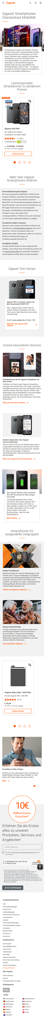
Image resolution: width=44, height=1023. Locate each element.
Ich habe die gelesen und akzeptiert (22, 853)
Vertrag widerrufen (9, 968)
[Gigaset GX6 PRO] (18, 112)
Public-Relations (8, 975)
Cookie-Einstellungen (9, 965)
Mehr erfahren (12, 518)
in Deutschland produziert (22, 228)
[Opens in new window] (19, 141)
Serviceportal (7, 944)
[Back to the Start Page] (10, 3)
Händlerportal (7, 952)
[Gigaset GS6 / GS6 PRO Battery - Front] (18, 676)
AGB (4, 904)
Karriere (5, 978)
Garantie (5, 920)
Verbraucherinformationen (11, 914)
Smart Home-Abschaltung (11, 960)
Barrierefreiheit (7, 931)
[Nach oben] (41, 1015)
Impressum (6, 936)
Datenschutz (7, 909)
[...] (40, 3)
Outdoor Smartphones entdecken (15, 590)
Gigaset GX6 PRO (12, 129)
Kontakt (5, 962)
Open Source (7, 949)
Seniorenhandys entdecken (13, 644)
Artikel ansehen (18, 154)
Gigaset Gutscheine (9, 957)
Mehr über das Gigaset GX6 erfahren (17, 325)
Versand (20, 148)
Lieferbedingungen (9, 912)
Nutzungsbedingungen (10, 906)
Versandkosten (8, 917)
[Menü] (3, 3)
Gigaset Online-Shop (12, 252)
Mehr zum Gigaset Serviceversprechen (17, 459)
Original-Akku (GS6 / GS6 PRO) (18, 692)
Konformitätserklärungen (11, 923)
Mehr (4, 781)
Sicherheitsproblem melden (11, 925)
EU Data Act (6, 933)
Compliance (6, 928)
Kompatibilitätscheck (9, 946)
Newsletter (6, 954)
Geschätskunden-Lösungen (12, 981)
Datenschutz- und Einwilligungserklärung (23, 852)
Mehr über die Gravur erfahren (14, 403)
